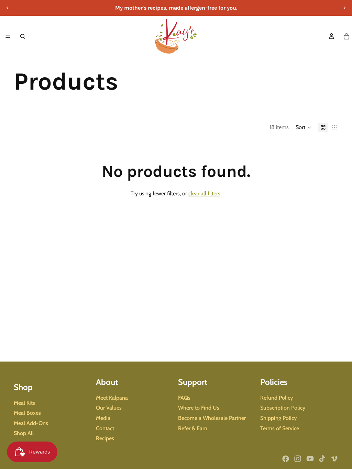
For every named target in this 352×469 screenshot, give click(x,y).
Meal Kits (24, 403)
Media (103, 418)
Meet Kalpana (112, 397)
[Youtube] (310, 459)
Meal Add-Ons (31, 423)
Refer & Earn (192, 428)
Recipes (105, 438)
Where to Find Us (198, 408)
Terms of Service (279, 428)
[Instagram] (298, 459)
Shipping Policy (278, 418)
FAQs (184, 397)
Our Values (109, 408)
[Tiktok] (322, 459)
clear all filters (204, 193)
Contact (105, 428)
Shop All (24, 433)
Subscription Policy (282, 408)
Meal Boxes (27, 413)
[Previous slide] (7, 7)
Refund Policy (276, 397)
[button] (303, 127)
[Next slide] (344, 7)
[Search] (22, 36)
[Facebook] (286, 459)
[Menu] (8, 36)
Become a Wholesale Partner (212, 418)
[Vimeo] (334, 459)
